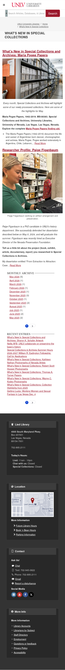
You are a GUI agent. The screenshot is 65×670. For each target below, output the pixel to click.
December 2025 (17, 291)
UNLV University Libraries (28, 23)
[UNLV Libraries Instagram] (13, 594)
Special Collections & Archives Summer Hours (30, 349)
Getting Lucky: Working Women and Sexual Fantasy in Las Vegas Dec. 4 (28, 392)
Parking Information (25, 534)
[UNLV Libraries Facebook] (25, 594)
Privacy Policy (20, 648)
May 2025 (14, 317)
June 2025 (14, 313)
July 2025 (14, 310)
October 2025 (16, 299)
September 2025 (17, 302)
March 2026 (15, 284)
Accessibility (20, 652)
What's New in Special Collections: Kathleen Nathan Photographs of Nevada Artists (29, 361)
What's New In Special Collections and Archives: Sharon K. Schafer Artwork (26, 339)
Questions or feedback (25, 643)
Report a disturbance (25, 583)
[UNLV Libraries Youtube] (19, 594)
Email (18, 579)
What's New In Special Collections (33, 26)
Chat (17, 565)
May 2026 (14, 276)
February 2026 (16, 287)
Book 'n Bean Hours (26, 530)
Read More (40, 143)
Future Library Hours (26, 525)
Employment (20, 639)
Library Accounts (22, 625)
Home (45, 23)
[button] (4, 5)
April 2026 (14, 280)
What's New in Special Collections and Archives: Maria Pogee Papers (31, 53)
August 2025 (15, 306)
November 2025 (17, 295)
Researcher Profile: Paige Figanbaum (30, 150)
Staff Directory (21, 634)
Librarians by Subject (24, 630)
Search (52, 13)
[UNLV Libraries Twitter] (31, 594)
